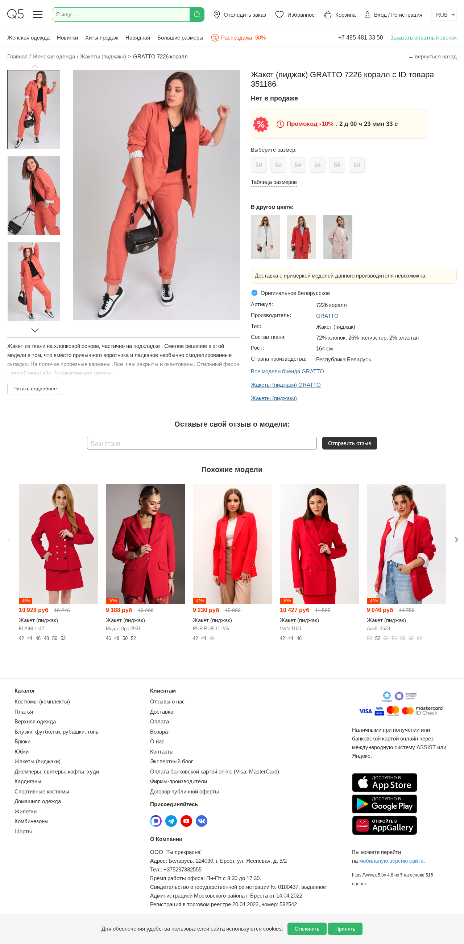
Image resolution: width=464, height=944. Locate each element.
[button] (34, 66)
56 (317, 165)
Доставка (161, 712)
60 (356, 165)
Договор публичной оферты (184, 791)
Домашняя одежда (37, 801)
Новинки (67, 37)
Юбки (21, 751)
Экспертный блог (171, 761)
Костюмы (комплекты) (42, 701)
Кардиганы (27, 781)
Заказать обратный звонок (423, 37)
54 (298, 165)
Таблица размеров (274, 182)
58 (337, 165)
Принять (345, 929)
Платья (23, 712)
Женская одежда (28, 37)
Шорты (23, 831)
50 (259, 165)
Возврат (160, 731)
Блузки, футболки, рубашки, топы (57, 731)
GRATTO (327, 316)
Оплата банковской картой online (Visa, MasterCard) (214, 771)
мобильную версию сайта (391, 861)
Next (455, 539)
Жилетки (25, 811)
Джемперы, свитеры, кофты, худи (56, 771)
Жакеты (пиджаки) (37, 761)
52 (278, 165)
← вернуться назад (432, 56)
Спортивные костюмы (41, 791)
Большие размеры (180, 37)
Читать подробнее (35, 388)
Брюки (22, 741)
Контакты (162, 751)
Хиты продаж (101, 37)
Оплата (159, 721)
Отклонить (307, 929)
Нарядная (137, 37)
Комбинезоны (31, 821)
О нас (157, 741)
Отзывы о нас (167, 701)
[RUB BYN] (444, 15)
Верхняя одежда (35, 721)
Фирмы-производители (178, 781)
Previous (8, 539)
